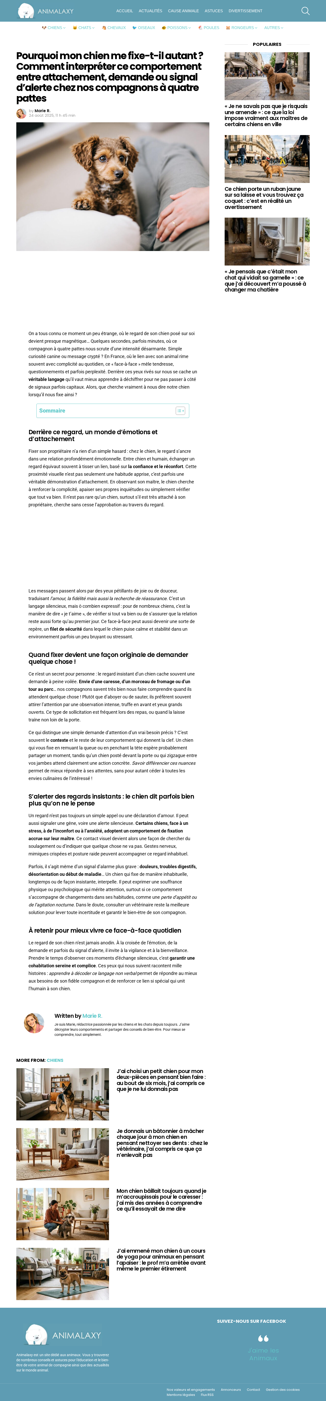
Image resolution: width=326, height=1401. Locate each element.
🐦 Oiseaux (143, 27)
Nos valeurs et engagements (191, 1390)
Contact (253, 1390)
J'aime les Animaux (263, 1354)
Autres (272, 27)
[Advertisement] (113, 292)
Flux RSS (207, 1395)
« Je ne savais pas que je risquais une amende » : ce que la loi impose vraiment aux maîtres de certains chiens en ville (266, 115)
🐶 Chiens (52, 27)
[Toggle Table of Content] (178, 410)
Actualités (150, 11)
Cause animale (183, 11)
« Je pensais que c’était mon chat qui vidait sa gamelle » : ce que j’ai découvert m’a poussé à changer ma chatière (265, 280)
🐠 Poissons (174, 27)
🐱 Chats (82, 27)
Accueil (124, 11)
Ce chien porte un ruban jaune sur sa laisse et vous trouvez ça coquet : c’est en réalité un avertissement (264, 198)
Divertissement (245, 11)
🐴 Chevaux (114, 27)
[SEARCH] (306, 11)
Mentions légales (181, 1395)
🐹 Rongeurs (240, 27)
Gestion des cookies (283, 1390)
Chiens (55, 1060)
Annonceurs (231, 1390)
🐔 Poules (208, 27)
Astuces (214, 11)
